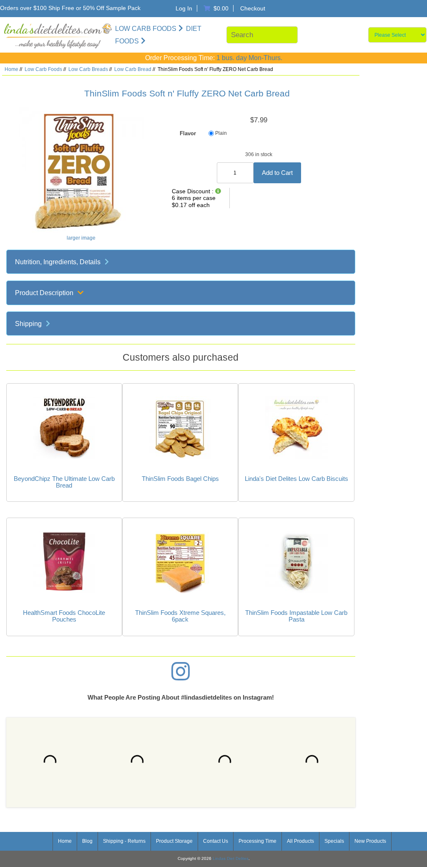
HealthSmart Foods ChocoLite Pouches (64, 616)
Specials (334, 841)
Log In (184, 8)
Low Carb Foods (43, 69)
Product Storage (174, 841)
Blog (87, 841)
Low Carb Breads (88, 69)
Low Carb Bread (132, 69)
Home (11, 69)
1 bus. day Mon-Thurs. (249, 57)
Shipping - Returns (124, 841)
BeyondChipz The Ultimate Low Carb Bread (64, 482)
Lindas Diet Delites (231, 858)
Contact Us (215, 841)
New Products (370, 841)
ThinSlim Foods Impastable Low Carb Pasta (296, 616)
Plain (221, 133)
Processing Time (257, 841)
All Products (300, 841)
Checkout (252, 8)
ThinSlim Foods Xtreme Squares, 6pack (180, 616)
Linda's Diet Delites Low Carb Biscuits (296, 478)
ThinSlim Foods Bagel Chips (180, 478)
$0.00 (222, 8)
